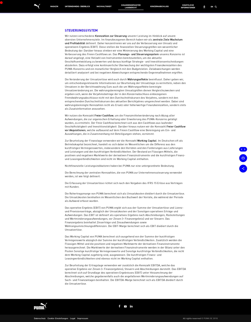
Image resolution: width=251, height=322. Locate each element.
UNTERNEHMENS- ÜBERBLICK (77, 6)
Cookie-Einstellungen (58, 318)
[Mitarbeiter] (241, 148)
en (212, 6)
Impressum (82, 318)
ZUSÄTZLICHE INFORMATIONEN (188, 6)
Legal (72, 318)
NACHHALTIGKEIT (104, 6)
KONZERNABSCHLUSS (159, 6)
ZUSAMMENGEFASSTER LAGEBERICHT (131, 6)
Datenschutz (40, 318)
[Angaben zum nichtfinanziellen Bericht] (245, 148)
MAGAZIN (54, 6)
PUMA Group (206, 306)
